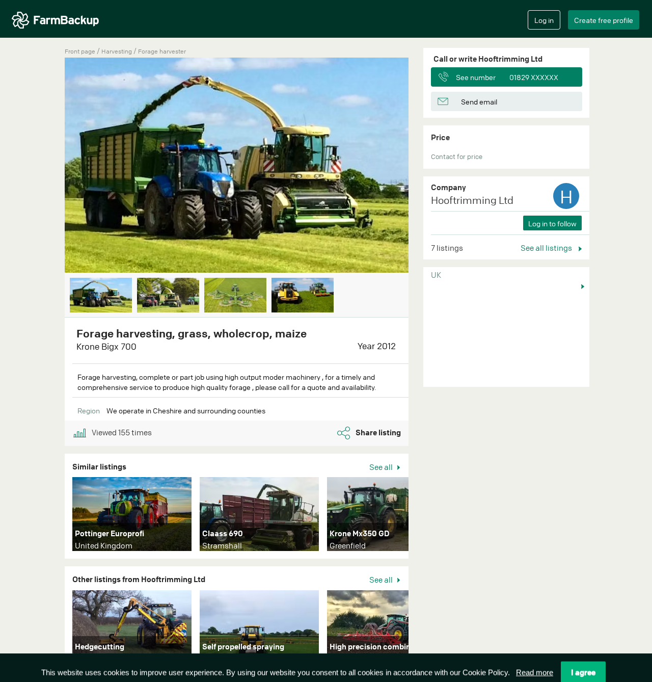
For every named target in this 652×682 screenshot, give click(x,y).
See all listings (547, 248)
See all (381, 467)
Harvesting (117, 51)
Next (424, 166)
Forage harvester (162, 51)
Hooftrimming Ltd (472, 200)
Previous (49, 166)
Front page (80, 51)
